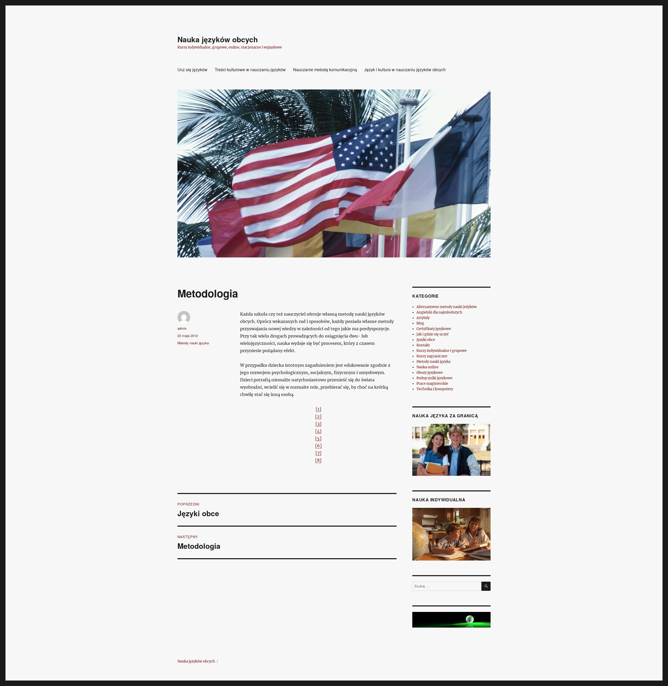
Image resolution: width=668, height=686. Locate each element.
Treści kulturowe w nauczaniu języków (250, 70)
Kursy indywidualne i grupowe (441, 350)
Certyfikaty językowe (433, 329)
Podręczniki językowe (434, 378)
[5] (318, 438)
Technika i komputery (434, 389)
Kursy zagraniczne (431, 356)
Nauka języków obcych (217, 39)
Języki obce (425, 340)
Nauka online (427, 367)
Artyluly (423, 318)
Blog (420, 323)
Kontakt (423, 345)
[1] (318, 409)
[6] (318, 445)
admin (182, 328)
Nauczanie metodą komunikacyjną (325, 70)
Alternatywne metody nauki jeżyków (446, 307)
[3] (318, 423)
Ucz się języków (192, 70)
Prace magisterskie (432, 383)
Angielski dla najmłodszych (439, 312)
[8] (318, 460)
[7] (318, 452)
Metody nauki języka (193, 342)
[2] (318, 416)
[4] (318, 431)
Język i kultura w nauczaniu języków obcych (405, 70)
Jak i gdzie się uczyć (432, 334)
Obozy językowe (429, 372)
